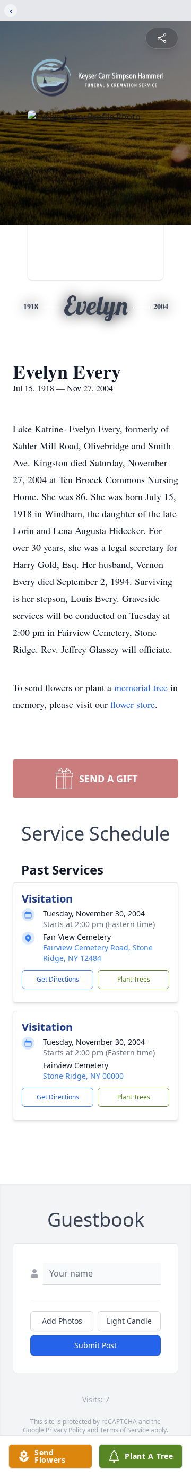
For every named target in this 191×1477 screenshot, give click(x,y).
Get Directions (58, 979)
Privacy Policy (65, 1430)
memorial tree (141, 687)
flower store (132, 704)
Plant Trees (133, 979)
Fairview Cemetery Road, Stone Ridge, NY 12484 (98, 952)
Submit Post (95, 1345)
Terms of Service (124, 1430)
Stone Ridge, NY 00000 (83, 1076)
